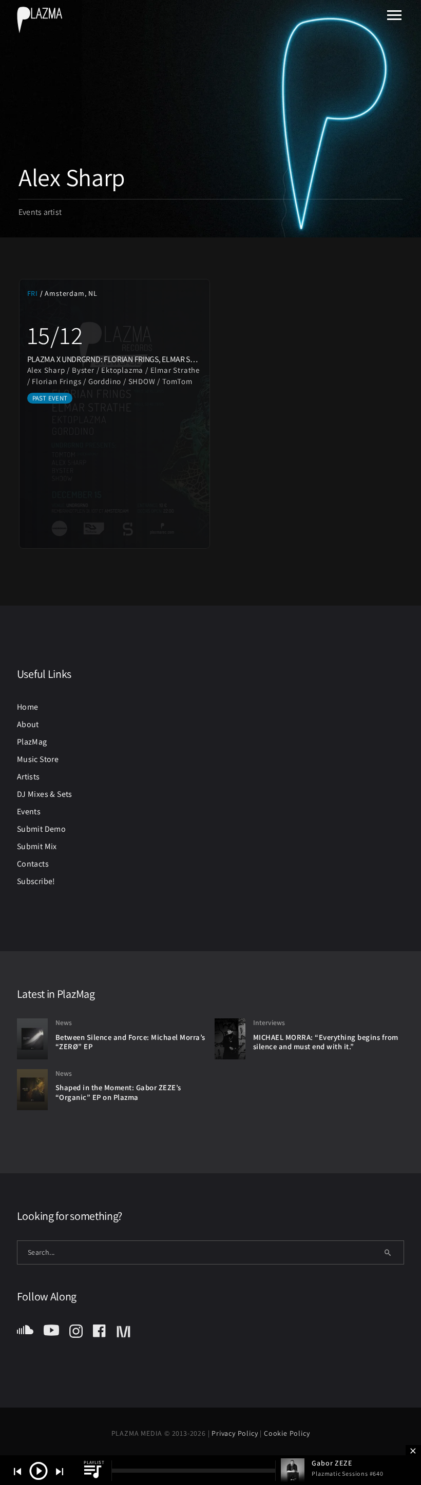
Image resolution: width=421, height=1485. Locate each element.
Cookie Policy (287, 1433)
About (28, 724)
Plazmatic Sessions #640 (347, 1473)
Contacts (33, 863)
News (63, 1022)
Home (28, 706)
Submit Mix (37, 846)
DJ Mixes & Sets (44, 794)
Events (29, 811)
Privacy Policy (236, 1433)
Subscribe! (36, 881)
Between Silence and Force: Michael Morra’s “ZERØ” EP (130, 1042)
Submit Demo (41, 829)
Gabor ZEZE (332, 1463)
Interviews (269, 1022)
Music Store (38, 759)
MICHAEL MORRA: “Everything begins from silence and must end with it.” (325, 1042)
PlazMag (32, 741)
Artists (28, 776)
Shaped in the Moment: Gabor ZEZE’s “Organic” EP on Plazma (118, 1092)
